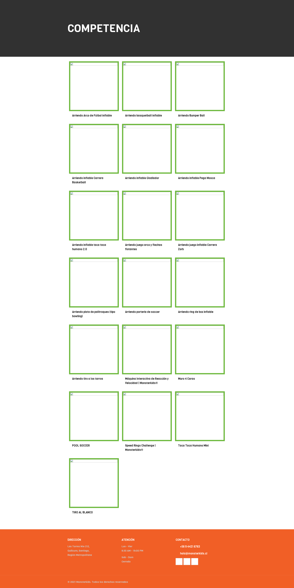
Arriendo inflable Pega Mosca (196, 178)
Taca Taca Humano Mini (193, 445)
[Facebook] (206, 582)
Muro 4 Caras (186, 379)
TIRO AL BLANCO (82, 512)
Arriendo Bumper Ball (191, 115)
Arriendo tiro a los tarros (87, 379)
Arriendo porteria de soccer (142, 312)
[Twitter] (210, 582)
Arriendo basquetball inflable (143, 115)
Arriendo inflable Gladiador (142, 178)
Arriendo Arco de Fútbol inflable (92, 115)
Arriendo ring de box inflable (195, 312)
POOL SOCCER (81, 445)
